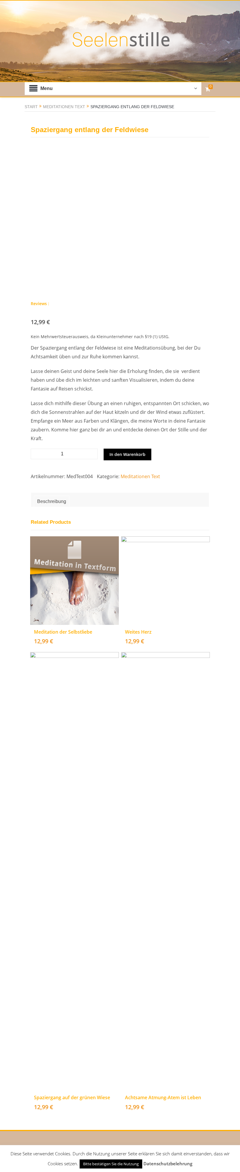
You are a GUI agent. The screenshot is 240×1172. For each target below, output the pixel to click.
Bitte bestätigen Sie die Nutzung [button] (111, 1163)
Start (31, 106)
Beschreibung (51, 501)
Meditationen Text (64, 106)
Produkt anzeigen (78, 600)
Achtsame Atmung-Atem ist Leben (163, 1097)
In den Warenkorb (127, 454)
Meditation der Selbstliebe (63, 632)
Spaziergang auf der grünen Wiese (72, 1097)
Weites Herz (138, 632)
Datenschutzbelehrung (167, 1163)
